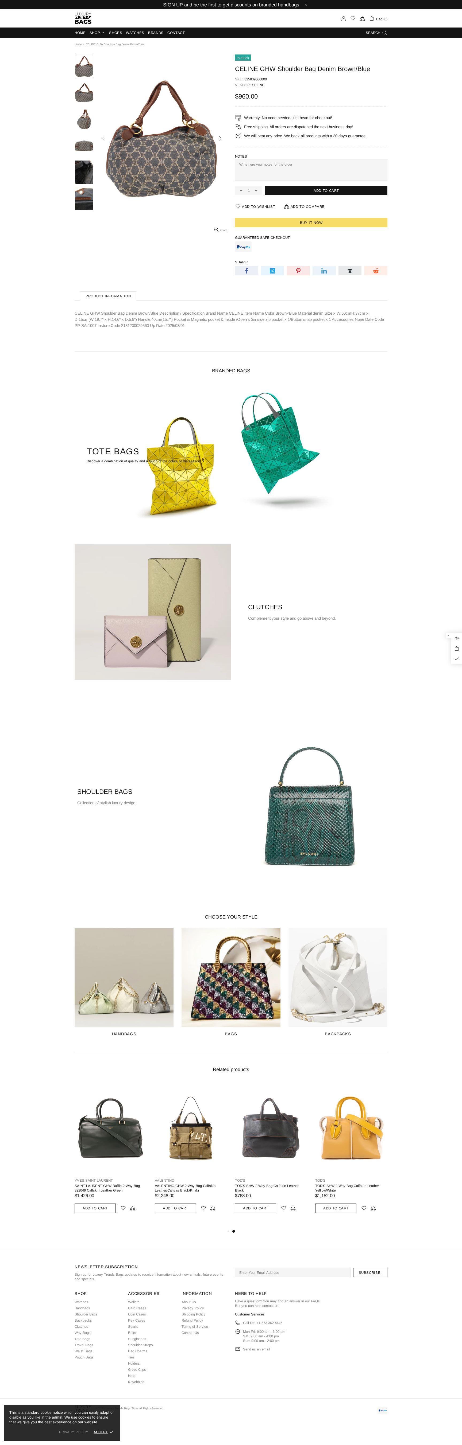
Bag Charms (137, 1351)
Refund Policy (192, 1320)
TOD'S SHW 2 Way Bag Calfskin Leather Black (267, 1188)
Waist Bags (84, 1351)
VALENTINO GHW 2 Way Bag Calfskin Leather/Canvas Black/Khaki (185, 1188)
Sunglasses (137, 1339)
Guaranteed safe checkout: (263, 238)
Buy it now (311, 223)
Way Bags (83, 1333)
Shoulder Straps (140, 1345)
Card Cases (137, 1308)
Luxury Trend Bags (83, 18)
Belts (132, 1333)
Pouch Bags (84, 1357)
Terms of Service (195, 1327)
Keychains (136, 1382)
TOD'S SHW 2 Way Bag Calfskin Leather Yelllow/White (347, 1188)
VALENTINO (164, 1180)
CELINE (258, 85)
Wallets (134, 1302)
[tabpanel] (271, 1153)
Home (78, 44)
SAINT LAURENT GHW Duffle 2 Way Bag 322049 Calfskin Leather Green (107, 1188)
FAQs (315, 1301)
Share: (241, 262)
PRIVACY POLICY (73, 1432)
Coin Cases (137, 1314)
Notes (241, 156)
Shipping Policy (194, 1314)
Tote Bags (82, 1339)
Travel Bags (84, 1345)
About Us (189, 1302)
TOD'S (240, 1180)
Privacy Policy (193, 1308)
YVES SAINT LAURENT (94, 1180)
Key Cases (136, 1320)
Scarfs (133, 1327)
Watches (81, 1302)
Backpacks (83, 1320)
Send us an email (256, 1349)
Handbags (82, 1308)
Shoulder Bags (86, 1314)
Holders (134, 1363)
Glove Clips (137, 1370)
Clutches (81, 1327)
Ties (131, 1357)
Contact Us (190, 1333)
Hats (131, 1376)
